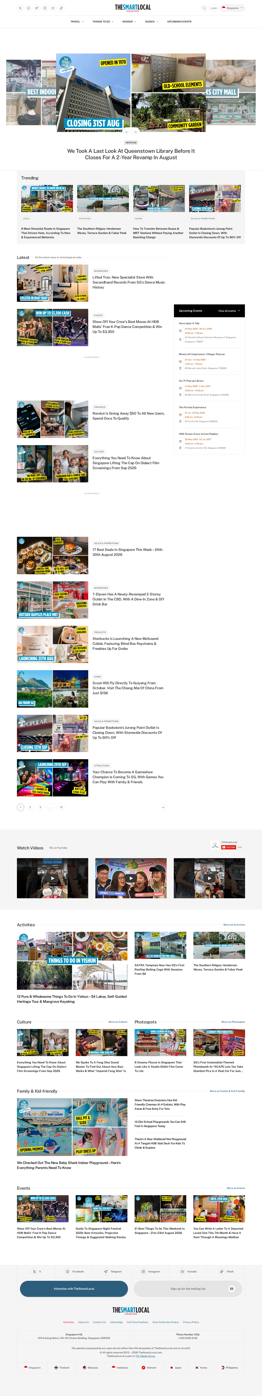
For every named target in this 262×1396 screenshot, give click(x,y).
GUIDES (150, 21)
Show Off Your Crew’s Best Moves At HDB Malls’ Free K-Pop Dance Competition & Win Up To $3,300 (127, 327)
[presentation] (227, 845)
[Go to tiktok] (61, 8)
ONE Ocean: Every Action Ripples (198, 433)
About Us (83, 1322)
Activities (85, 218)
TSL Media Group (145, 1356)
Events (98, 315)
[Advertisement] (91, 375)
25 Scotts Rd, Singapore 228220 (201, 421)
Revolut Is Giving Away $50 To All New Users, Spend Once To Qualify (129, 416)
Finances (99, 407)
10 (61, 807)
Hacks (138, 218)
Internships (116, 1322)
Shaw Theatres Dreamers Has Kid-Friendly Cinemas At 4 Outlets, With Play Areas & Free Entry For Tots (160, 1104)
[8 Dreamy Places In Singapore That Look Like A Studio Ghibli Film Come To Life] (160, 1042)
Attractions (101, 766)
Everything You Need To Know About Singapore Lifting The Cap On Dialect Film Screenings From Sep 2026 (126, 463)
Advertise (68, 1322)
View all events (227, 310)
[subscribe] (231, 1289)
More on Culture (118, 1021)
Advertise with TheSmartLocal (74, 1288)
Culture (99, 451)
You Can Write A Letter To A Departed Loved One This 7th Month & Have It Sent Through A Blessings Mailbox (218, 1233)
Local (26, 218)
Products (100, 632)
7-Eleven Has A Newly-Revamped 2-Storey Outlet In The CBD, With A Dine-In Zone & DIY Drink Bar (128, 599)
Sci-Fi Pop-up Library (191, 380)
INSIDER (127, 21)
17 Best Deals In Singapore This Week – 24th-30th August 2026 (128, 552)
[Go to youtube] (53, 8)
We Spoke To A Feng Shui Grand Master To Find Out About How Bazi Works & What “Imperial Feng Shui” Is (101, 1067)
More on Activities (234, 924)
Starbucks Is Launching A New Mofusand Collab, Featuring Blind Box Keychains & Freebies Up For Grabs (125, 643)
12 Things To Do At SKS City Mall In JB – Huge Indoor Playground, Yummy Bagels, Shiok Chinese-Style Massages (131, 154)
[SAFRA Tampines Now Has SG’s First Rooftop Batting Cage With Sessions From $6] (160, 945)
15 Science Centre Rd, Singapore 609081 (205, 448)
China (97, 677)
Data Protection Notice (166, 1322)
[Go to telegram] (36, 8)
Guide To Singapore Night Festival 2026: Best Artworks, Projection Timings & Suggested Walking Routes (101, 1233)
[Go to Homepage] (133, 8)
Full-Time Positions (137, 1322)
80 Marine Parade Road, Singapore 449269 (207, 395)
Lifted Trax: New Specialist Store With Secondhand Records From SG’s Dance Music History (129, 282)
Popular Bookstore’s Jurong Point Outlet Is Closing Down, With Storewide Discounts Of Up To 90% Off (215, 233)
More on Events (236, 1188)
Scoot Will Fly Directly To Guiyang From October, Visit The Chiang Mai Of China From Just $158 (128, 688)
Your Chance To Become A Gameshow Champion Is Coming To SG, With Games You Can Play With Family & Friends (128, 777)
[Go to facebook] (28, 8)
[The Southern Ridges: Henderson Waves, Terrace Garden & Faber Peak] (103, 198)
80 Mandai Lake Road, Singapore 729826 (206, 368)
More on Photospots (233, 1021)
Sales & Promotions (203, 218)
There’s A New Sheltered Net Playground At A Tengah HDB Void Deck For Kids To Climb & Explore (160, 1143)
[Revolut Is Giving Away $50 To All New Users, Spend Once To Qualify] (52, 419)
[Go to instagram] (45, 8)
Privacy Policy (191, 1322)
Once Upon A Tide (189, 323)
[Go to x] (20, 8)
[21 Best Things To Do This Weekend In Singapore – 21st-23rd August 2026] (160, 1208)
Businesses (101, 271)
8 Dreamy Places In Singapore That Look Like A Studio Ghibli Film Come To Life (159, 1067)
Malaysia (131, 142)
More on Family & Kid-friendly (227, 1091)
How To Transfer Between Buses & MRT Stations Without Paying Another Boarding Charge (158, 233)
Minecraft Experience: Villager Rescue (202, 354)
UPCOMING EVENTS (179, 21)
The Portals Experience (192, 407)
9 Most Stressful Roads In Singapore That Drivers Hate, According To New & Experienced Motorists (45, 233)
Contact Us (99, 1322)
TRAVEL (75, 21)
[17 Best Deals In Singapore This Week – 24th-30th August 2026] (52, 555)
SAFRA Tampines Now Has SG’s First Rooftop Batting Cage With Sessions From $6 (159, 969)
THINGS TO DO (101, 21)
